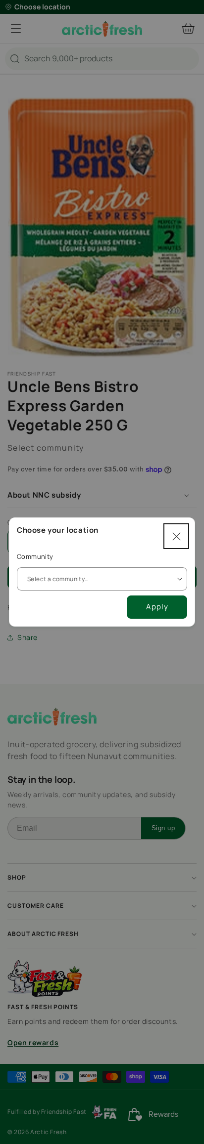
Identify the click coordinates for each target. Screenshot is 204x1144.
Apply (157, 606)
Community (35, 556)
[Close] (176, 536)
